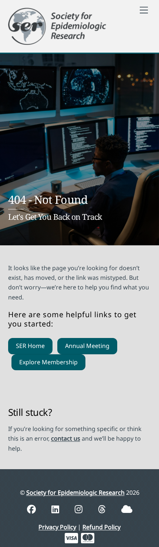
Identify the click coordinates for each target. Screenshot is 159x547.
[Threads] (103, 509)
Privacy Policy (57, 527)
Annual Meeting (87, 346)
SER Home (30, 346)
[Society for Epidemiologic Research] (57, 25)
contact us (65, 438)
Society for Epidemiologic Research (75, 492)
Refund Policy (101, 527)
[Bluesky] (126, 509)
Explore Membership (48, 362)
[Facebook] (32, 509)
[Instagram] (80, 509)
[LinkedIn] (56, 509)
